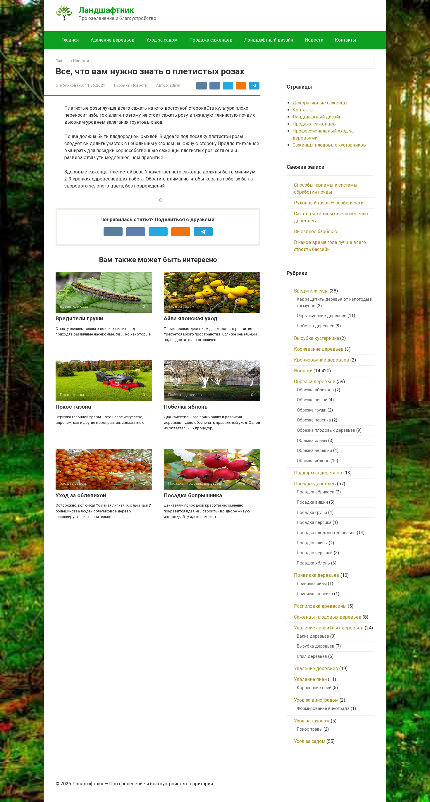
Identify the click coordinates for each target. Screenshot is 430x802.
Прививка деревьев (316, 575)
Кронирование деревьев (321, 360)
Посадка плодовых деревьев (326, 532)
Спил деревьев (312, 656)
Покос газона (73, 406)
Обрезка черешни (314, 450)
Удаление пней (310, 679)
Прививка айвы (312, 583)
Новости (314, 40)
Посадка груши (312, 512)
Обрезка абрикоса (315, 390)
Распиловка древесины (320, 606)
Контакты (345, 40)
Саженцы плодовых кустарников (329, 145)
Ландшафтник (106, 10)
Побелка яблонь (186, 406)
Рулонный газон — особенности (328, 203)
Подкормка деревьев (318, 473)
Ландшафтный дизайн (268, 40)
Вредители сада (311, 291)
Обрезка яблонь (313, 460)
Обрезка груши (311, 410)
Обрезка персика (314, 420)
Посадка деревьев (315, 483)
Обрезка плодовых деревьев (326, 430)
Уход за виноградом (316, 700)
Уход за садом (162, 40)
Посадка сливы (312, 543)
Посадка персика (314, 522)
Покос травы (309, 729)
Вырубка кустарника (316, 338)
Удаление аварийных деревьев (329, 628)
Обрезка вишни (312, 399)
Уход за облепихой (81, 495)
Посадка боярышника (193, 495)
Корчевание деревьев (319, 349)
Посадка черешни (315, 552)
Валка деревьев (313, 636)
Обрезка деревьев (315, 381)
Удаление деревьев (112, 40)
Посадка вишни (312, 502)
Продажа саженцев (211, 40)
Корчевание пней (314, 687)
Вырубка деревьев (315, 646)
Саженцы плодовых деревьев (328, 617)
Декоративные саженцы (320, 103)
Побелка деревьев (315, 325)
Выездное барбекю (315, 231)
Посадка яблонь (313, 563)
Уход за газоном (312, 721)
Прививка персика (315, 593)
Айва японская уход (190, 318)
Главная (70, 40)
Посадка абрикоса (315, 492)
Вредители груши (79, 318)
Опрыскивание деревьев (321, 315)
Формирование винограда (323, 708)
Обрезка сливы (312, 440)
